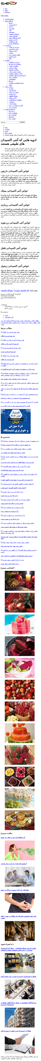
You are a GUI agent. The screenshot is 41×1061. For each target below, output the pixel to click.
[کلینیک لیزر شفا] (16, 433)
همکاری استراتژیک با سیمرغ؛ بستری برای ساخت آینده (18, 976)
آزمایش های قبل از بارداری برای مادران (14, 864)
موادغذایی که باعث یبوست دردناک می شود (15, 890)
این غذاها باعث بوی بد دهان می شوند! (13, 837)
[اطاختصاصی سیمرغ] (20, 581)
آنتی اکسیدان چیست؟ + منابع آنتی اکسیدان (15, 290)
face (6, 8)
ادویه (6, 315)
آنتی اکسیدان (9, 317)
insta (6, 10)
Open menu (4, 15)
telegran (7, 12)
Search (22, 122)
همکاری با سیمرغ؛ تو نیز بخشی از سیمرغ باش (16, 1031)
